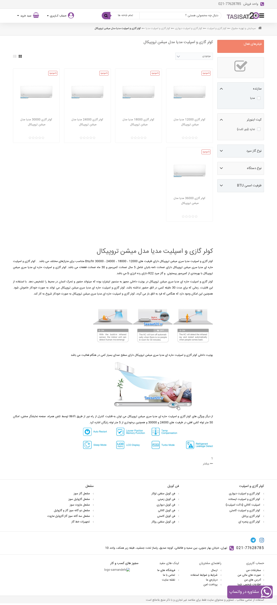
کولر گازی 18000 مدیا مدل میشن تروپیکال (138, 122)
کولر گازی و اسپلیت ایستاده (245, 499)
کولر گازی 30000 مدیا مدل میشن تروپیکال (36, 122)
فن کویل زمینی (167, 499)
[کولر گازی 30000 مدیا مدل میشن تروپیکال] (36, 92)
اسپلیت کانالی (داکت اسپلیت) (243, 505)
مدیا (252, 98)
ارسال (214, 570)
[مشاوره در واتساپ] (266, 593)
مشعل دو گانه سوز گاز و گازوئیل (72, 510)
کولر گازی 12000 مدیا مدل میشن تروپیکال (189, 122)
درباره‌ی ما (212, 579)
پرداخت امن (210, 584)
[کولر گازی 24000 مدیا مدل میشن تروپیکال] (87, 92)
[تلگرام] (253, 540)
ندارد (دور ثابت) (246, 129)
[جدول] (20, 56)
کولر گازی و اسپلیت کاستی (245, 510)
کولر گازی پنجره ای (249, 521)
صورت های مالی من (249, 575)
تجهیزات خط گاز (81, 521)
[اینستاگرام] (261, 540)
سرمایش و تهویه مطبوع (243, 28)
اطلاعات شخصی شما (249, 584)
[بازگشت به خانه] (260, 28)
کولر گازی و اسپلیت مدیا (158, 28)
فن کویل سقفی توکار (163, 493)
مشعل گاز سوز (82, 493)
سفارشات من (253, 570)
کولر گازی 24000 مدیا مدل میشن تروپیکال (87, 122)
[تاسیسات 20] (243, 15)
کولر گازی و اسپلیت (216, 28)
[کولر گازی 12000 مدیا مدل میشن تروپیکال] (190, 92)
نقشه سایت (169, 579)
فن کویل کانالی (167, 510)
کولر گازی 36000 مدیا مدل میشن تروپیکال (189, 201)
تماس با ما (169, 575)
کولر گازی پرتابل (251, 516)
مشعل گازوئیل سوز (79, 499)
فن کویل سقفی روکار (163, 521)
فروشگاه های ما (166, 570)
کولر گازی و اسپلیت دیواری (188, 28)
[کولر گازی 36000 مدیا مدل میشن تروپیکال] (190, 171)
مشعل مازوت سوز (80, 505)
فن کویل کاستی (166, 516)
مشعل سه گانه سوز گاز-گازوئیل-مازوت (69, 516)
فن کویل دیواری (166, 505)
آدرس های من (252, 579)
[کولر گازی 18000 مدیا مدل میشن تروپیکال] (138, 92)
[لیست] (14, 56)
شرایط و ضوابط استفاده (204, 575)
